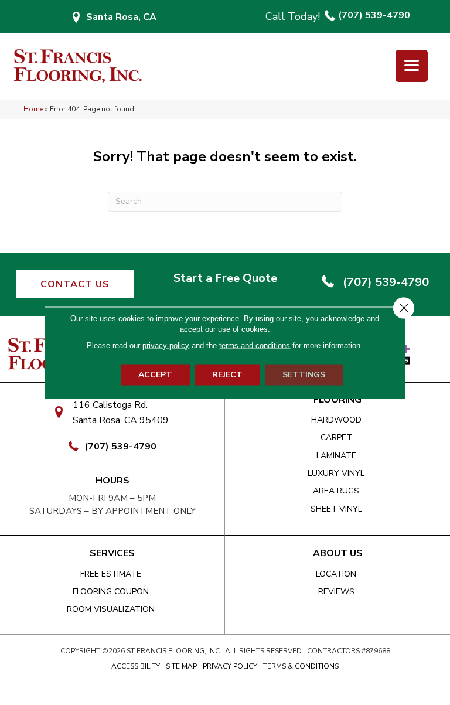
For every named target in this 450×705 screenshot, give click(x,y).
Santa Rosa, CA (121, 17)
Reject (227, 374)
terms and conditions (254, 344)
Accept (155, 374)
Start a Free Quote (225, 278)
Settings (303, 374)
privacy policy (165, 344)
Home (33, 109)
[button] (75, 284)
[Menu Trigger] (412, 66)
